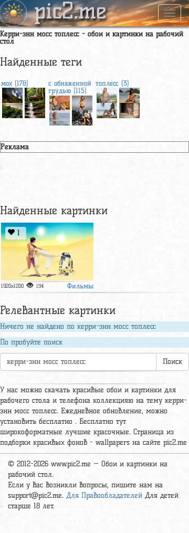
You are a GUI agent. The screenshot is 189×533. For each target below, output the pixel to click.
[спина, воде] (59, 116)
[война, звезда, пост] (47, 252)
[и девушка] (82, 116)
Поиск (172, 361)
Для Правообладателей (104, 495)
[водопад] (35, 109)
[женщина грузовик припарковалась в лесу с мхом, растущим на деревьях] (35, 94)
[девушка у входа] (129, 109)
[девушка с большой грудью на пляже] (129, 94)
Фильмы (80, 285)
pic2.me (70, 12)
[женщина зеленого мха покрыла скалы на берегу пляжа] (12, 109)
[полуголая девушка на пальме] (107, 109)
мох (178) (14, 83)
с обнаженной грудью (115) (69, 87)
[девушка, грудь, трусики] (107, 94)
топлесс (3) (112, 83)
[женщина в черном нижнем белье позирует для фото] (82, 102)
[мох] (12, 94)
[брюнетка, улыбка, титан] (59, 102)
